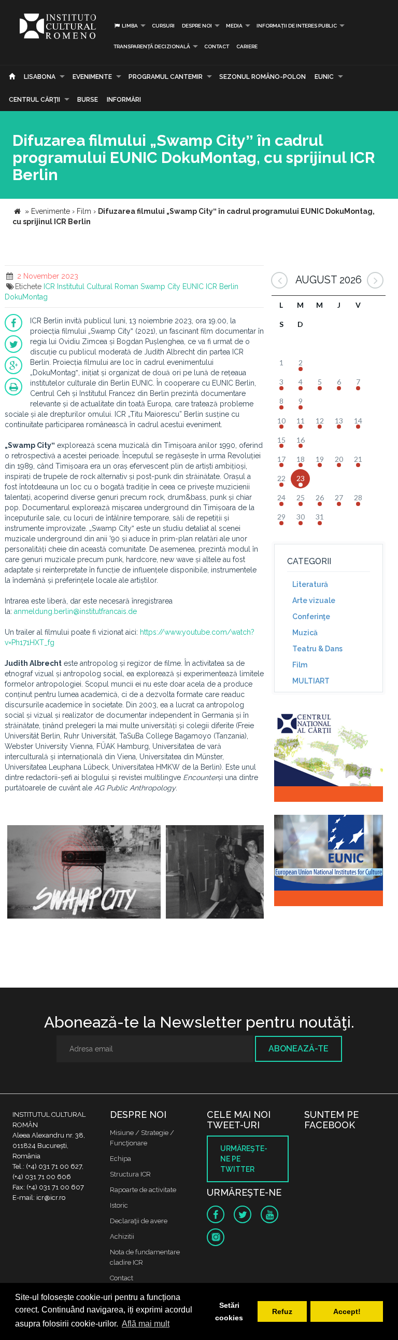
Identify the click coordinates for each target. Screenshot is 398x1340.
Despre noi (197, 26)
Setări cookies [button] (229, 1311)
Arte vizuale (313, 600)
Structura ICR (130, 1174)
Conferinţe (311, 616)
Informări (124, 99)
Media (234, 26)
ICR (49, 286)
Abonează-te (298, 1049)
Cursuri (163, 26)
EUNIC (324, 76)
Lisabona (39, 76)
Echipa (120, 1159)
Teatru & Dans (317, 649)
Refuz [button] (282, 1311)
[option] (84, 873)
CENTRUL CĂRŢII (34, 99)
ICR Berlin (222, 286)
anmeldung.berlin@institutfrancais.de (75, 611)
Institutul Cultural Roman (97, 286)
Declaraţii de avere (138, 1221)
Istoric (119, 1205)
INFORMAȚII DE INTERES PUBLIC (297, 26)
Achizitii (122, 1236)
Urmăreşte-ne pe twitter (243, 1158)
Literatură (310, 584)
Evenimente (92, 76)
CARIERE (247, 46)
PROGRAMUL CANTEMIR (166, 76)
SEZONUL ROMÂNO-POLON (262, 76)
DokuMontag (26, 297)
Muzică (305, 632)
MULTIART (311, 681)
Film (299, 665)
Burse (87, 99)
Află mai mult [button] (145, 1323)
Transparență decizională (151, 46)
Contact (216, 46)
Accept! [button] (347, 1311)
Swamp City (160, 286)
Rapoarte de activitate (143, 1190)
